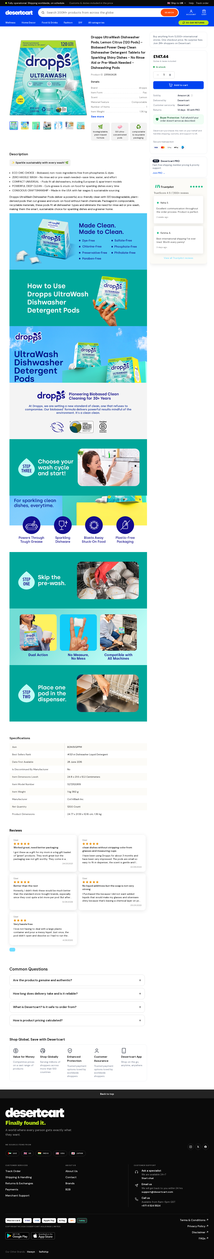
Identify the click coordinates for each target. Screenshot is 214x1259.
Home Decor (29, 22)
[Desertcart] (19, 12)
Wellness (10, 22)
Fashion (68, 22)
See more (97, 116)
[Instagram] (191, 1147)
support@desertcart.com (157, 1191)
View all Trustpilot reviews (178, 257)
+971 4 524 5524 (151, 1205)
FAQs (204, 1238)
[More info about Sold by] (191, 95)
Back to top (107, 1093)
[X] (198, 1147)
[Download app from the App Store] (43, 1235)
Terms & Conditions (194, 1220)
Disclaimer (200, 1232)
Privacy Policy (198, 1226)
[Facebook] (205, 1147)
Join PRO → (159, 173)
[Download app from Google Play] (17, 1235)
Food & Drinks (50, 22)
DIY (80, 22)
